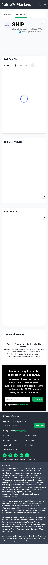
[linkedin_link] (16, 455)
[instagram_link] (10, 455)
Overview (7, 14)
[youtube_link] (21, 455)
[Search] (39, 4)
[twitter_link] (5, 455)
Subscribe (38, 399)
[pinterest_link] (27, 455)
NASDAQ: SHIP (21, 14)
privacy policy (22, 405)
